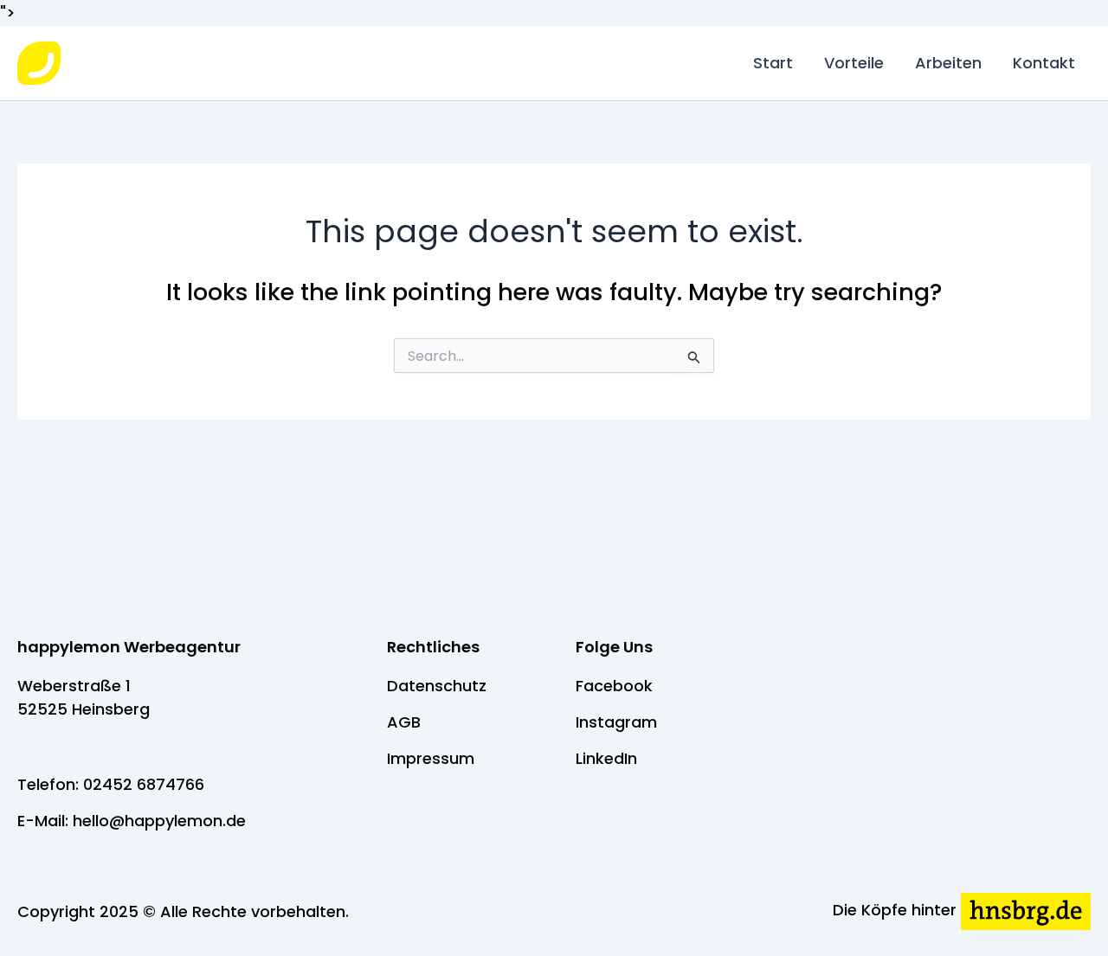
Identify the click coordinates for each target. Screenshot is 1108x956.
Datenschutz (436, 685)
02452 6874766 (143, 784)
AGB (404, 722)
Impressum (430, 758)
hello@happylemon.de (159, 820)
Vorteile (854, 63)
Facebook (614, 685)
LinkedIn (606, 758)
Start (773, 63)
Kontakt (1044, 63)
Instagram (616, 722)
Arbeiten (948, 63)
